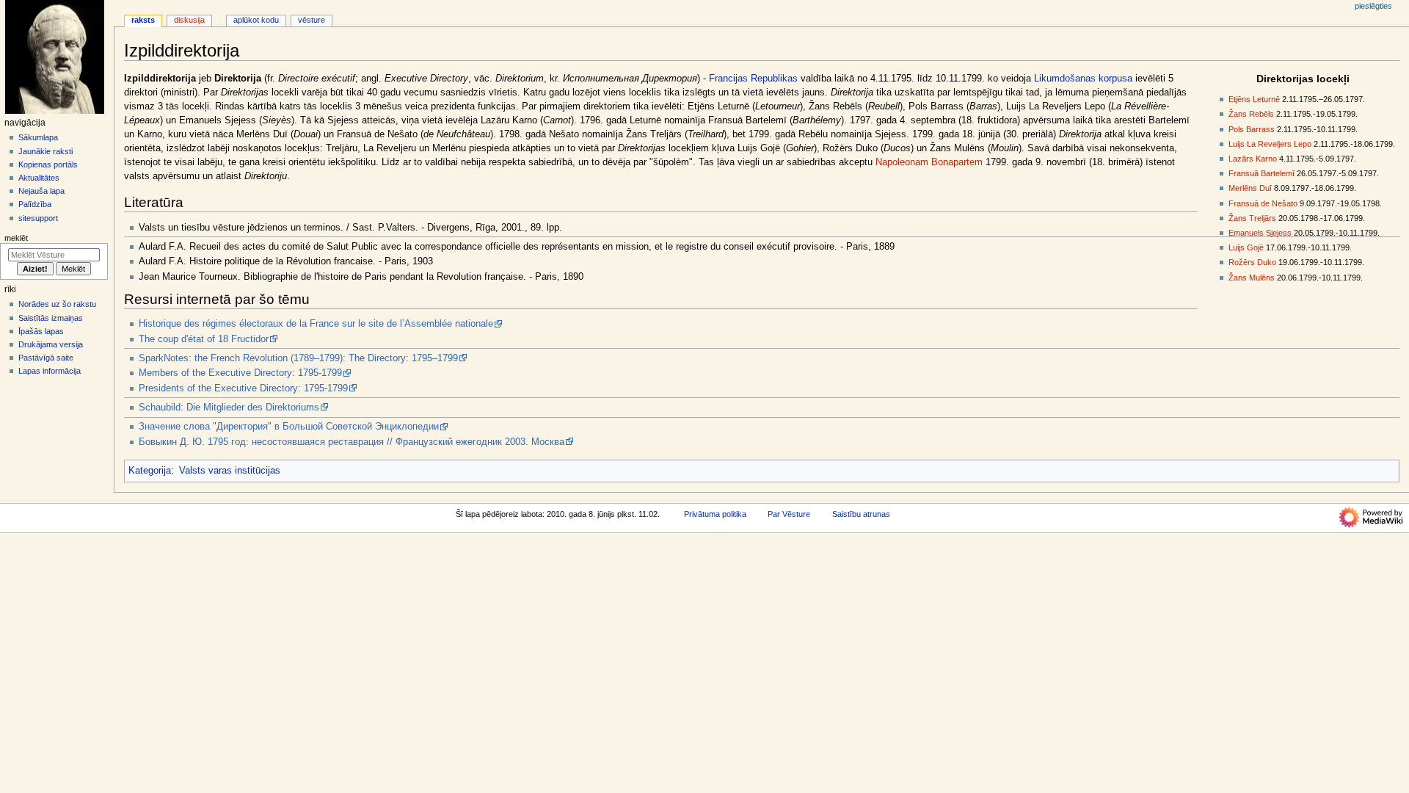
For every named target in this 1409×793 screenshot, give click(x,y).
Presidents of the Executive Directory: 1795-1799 (243, 388)
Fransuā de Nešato (1262, 203)
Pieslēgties (1373, 5)
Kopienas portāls (48, 164)
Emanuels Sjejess (1260, 232)
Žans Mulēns (1251, 277)
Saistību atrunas (861, 514)
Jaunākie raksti (45, 151)
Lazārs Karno (1252, 158)
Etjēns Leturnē (1254, 99)
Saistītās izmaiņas (50, 318)
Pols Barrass (1251, 129)
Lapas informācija (49, 370)
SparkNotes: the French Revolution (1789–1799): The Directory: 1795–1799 (298, 358)
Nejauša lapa (41, 191)
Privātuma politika (715, 514)
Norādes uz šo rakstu (57, 304)
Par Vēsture (789, 514)
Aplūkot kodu (256, 19)
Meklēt (16, 237)
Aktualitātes (38, 177)
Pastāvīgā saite (45, 357)
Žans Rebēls (1251, 113)
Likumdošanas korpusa (1083, 78)
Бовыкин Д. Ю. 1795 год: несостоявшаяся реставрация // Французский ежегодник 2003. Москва (351, 442)
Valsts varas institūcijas (229, 471)
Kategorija (149, 471)
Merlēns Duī (1250, 188)
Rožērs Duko (1252, 262)
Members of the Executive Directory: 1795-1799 (240, 373)
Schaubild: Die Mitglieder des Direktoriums (229, 407)
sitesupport (38, 218)
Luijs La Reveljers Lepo (1269, 144)
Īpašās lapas (41, 331)
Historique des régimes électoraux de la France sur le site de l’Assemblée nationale (316, 324)
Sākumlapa (38, 137)
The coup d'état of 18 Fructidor (204, 339)
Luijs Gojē (1246, 247)
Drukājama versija (50, 344)
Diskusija (189, 19)
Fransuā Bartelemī (1261, 173)
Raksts (143, 19)
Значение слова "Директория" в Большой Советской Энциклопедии (289, 426)
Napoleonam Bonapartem (929, 162)
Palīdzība (34, 204)
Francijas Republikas (753, 78)
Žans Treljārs (1252, 218)
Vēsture (311, 19)
